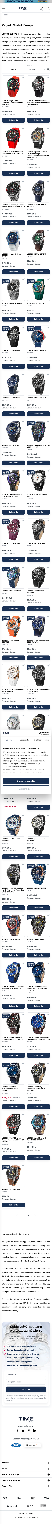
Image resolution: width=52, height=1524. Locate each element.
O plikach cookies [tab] (41, 740)
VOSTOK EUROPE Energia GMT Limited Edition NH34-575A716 (38, 1038)
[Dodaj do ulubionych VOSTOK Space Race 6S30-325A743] (48, 816)
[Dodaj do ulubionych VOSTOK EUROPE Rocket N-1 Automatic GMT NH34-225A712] (23, 1063)
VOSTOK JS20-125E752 (36, 303)
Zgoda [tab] (8, 740)
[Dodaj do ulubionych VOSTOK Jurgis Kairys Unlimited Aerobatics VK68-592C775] (23, 77)
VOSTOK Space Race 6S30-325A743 (37, 840)
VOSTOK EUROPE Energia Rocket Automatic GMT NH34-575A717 (13, 1140)
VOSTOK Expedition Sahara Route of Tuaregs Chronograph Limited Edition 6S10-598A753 (38, 154)
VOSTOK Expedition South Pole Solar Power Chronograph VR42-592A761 (38, 102)
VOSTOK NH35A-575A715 (36, 888)
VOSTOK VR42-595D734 (11, 939)
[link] (16, 1215)
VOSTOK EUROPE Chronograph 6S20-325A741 (38, 690)
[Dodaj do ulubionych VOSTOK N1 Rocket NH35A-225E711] (48, 471)
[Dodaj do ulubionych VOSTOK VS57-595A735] (23, 1166)
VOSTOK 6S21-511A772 (10, 445)
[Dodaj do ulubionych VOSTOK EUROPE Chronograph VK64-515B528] (23, 666)
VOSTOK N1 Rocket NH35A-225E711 (37, 495)
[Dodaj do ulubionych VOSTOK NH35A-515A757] (23, 568)
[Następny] (35, 1215)
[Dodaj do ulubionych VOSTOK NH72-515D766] (48, 520)
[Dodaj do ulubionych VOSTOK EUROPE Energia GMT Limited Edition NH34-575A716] (48, 1014)
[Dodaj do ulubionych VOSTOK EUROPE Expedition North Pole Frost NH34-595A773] (23, 715)
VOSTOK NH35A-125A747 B (12, 303)
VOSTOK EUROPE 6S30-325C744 (36, 592)
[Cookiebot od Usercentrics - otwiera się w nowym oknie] (38, 733)
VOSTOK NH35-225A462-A (37, 350)
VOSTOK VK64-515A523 (11, 350)
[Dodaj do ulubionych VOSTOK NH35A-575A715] (48, 865)
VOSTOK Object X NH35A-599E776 (11, 255)
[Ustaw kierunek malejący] (48, 69)
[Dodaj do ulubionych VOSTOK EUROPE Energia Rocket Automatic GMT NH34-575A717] (23, 1115)
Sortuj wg (29, 66)
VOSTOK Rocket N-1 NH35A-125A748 (37, 206)
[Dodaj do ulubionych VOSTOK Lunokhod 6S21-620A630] (23, 816)
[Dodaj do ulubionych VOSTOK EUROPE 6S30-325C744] (48, 568)
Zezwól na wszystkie (26, 781)
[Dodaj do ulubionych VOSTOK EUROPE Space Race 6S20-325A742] (48, 617)
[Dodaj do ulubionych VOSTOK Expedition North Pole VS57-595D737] (48, 422)
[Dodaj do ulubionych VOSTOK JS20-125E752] (48, 280)
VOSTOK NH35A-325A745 (36, 398)
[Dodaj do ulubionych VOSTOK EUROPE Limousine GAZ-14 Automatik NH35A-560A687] (48, 963)
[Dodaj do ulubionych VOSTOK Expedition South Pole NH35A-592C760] (23, 471)
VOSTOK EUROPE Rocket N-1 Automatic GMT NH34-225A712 (12, 1089)
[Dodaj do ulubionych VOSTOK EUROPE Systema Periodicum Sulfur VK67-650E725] (48, 1063)
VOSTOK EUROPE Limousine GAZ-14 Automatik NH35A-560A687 (37, 988)
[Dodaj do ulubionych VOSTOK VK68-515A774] (23, 520)
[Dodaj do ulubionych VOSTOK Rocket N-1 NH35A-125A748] (48, 181)
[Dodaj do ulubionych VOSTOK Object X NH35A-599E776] (23, 231)
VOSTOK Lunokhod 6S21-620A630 (11, 840)
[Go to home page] (23, 8)
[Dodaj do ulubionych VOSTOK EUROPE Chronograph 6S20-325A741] (48, 666)
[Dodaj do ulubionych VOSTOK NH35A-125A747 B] (23, 280)
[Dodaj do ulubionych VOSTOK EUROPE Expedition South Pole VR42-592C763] (48, 715)
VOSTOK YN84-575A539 (36, 939)
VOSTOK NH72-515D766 (36, 543)
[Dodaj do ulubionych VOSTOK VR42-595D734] (23, 916)
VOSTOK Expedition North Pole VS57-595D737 (38, 446)
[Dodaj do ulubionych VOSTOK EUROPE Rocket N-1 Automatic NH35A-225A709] (23, 1014)
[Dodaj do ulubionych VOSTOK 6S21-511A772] (23, 422)
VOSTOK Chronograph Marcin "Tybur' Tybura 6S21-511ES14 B (13, 206)
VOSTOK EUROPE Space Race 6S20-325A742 (38, 641)
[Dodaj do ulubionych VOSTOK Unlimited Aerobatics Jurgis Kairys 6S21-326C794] (23, 128)
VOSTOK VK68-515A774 (11, 543)
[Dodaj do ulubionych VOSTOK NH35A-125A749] (48, 231)
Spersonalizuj (24, 789)
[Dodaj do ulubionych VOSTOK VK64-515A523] (23, 327)
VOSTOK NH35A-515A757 (11, 591)
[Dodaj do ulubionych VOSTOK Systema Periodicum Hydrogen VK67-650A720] (23, 963)
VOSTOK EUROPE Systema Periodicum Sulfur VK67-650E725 (37, 1089)
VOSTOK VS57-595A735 (11, 1189)
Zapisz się (26, 1389)
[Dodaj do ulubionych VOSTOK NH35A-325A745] (48, 374)
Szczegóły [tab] (24, 740)
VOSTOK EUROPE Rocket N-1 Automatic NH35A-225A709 (12, 1038)
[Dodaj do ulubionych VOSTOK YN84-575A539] (48, 916)
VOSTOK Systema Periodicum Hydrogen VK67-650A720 (13, 987)
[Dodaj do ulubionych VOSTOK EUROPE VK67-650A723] (23, 617)
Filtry (13, 69)
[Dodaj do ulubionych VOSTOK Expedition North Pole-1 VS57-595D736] (48, 1115)
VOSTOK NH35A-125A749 (36, 254)
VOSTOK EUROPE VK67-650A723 (11, 641)
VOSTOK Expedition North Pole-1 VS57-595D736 (36, 1139)
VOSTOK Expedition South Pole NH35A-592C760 (12, 495)
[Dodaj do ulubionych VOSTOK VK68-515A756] (23, 374)
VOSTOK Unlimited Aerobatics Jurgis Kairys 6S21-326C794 (13, 153)
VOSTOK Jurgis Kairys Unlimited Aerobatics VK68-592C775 (12, 102)
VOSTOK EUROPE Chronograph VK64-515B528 (13, 690)
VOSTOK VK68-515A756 (11, 398)
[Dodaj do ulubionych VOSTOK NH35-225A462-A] (48, 327)
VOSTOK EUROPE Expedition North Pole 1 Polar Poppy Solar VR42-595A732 (13, 890)
